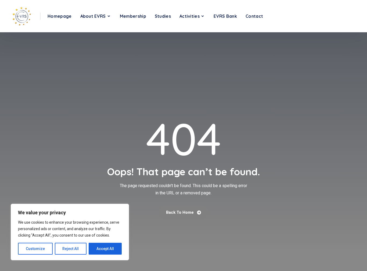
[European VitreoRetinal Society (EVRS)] (21, 16)
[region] (70, 232)
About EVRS (93, 16)
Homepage (59, 16)
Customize (35, 249)
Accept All (105, 249)
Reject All (70, 249)
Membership (133, 16)
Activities (189, 16)
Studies (163, 16)
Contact (254, 16)
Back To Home (180, 212)
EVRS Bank (225, 16)
